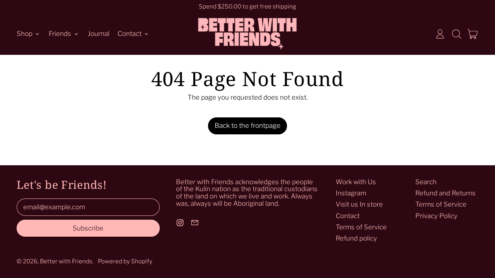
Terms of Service (361, 227)
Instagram (351, 193)
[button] (456, 34)
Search (426, 182)
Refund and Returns (445, 193)
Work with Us (356, 182)
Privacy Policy (436, 216)
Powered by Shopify (125, 261)
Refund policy (356, 238)
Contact (348, 216)
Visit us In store (359, 204)
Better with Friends (66, 261)
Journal (98, 33)
